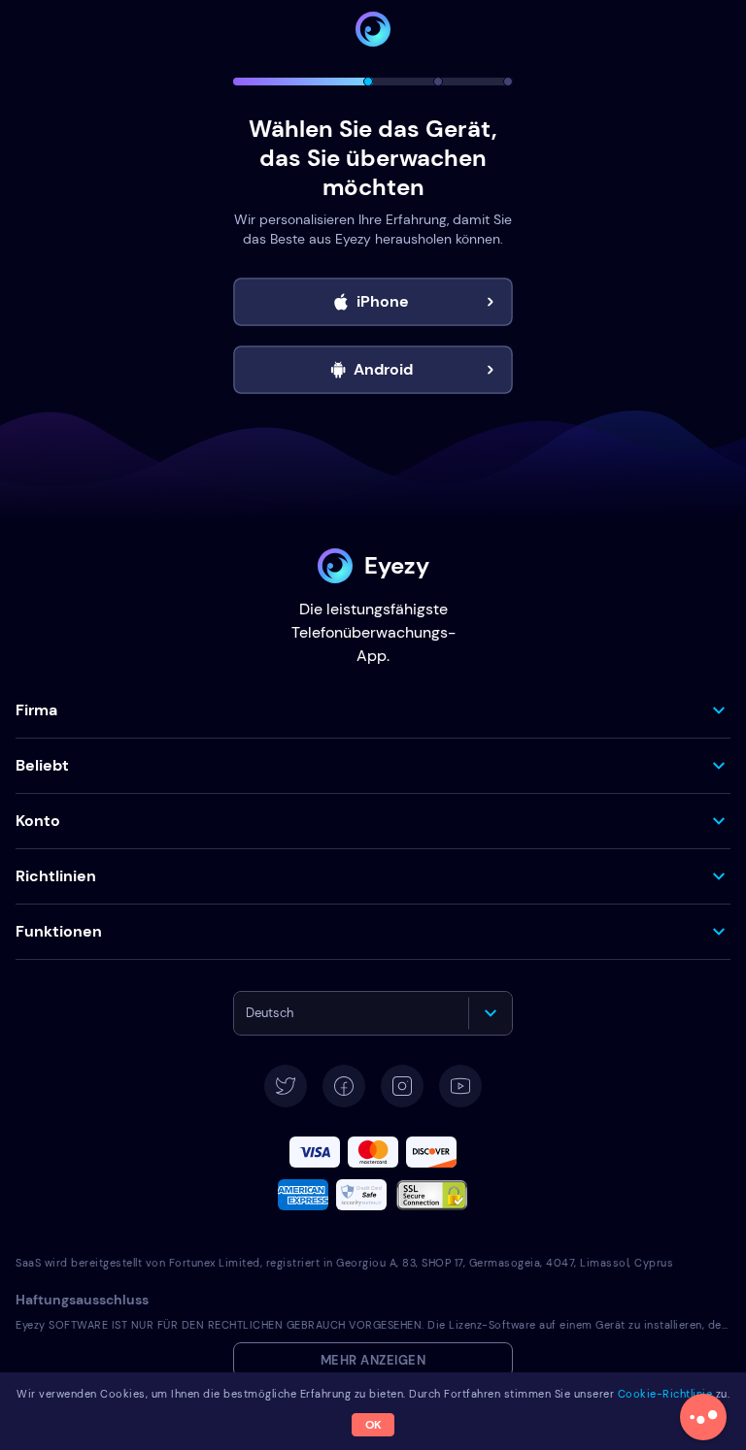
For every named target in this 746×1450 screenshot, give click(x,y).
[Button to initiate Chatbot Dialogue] (703, 1417)
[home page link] (373, 29)
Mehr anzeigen (373, 1360)
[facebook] (343, 1086)
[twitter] (285, 1086)
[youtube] (460, 1086)
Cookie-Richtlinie (665, 1394)
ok (373, 1425)
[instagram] (402, 1086)
